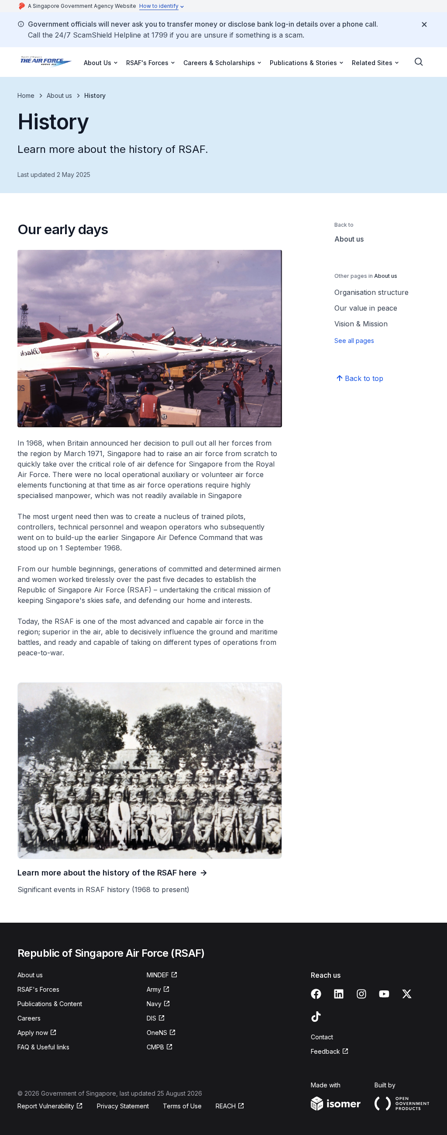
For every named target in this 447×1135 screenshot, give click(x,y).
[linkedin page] (339, 994)
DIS (151, 1018)
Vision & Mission (361, 323)
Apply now (32, 1032)
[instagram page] (361, 994)
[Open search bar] (419, 62)
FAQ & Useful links (43, 1047)
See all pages (354, 340)
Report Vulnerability (45, 1106)
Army (154, 989)
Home (25, 95)
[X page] (407, 994)
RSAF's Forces (38, 989)
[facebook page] (316, 994)
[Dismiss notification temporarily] (424, 24)
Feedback (325, 1051)
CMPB (155, 1047)
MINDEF (158, 975)
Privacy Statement (123, 1106)
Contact (322, 1037)
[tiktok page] (316, 1016)
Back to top (364, 378)
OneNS (157, 1032)
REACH (226, 1106)
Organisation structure (371, 292)
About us (59, 95)
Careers (29, 1018)
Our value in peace (365, 308)
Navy (154, 1003)
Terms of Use (182, 1106)
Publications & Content (49, 1003)
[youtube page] (384, 994)
